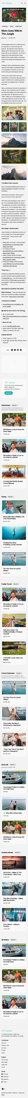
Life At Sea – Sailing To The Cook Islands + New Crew (12, 873)
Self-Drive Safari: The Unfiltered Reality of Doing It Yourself (12, 632)
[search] (22, 3)
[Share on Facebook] (15, 350)
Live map (3, 1048)
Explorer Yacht (5, 1045)
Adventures (5, 26)
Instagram (5, 1079)
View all (14, 405)
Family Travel (18, 26)
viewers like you (7, 278)
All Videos (5, 940)
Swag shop (4, 1064)
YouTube (5, 1074)
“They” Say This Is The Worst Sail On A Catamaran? (13, 750)
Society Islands (7, 852)
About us (3, 1043)
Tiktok (4, 1082)
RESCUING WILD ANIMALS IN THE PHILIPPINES (13, 518)
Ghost (2, 1094)
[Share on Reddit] (18, 350)
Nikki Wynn (4, 38)
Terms (3, 1053)
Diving (11, 26)
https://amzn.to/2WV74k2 (16, 296)
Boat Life (4, 765)
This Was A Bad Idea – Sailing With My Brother (13, 899)
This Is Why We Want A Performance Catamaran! (12, 724)
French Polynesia (6, 189)
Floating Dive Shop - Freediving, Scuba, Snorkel (12, 544)
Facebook (5, 1076)
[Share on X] (12, 350)
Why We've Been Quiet (14, 813)
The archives (4, 1059)
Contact (3, 1050)
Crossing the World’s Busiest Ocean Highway (13, 482)
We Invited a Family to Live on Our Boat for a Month (13, 456)
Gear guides (4, 1062)
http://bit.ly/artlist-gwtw (13, 326)
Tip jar (3, 1067)
